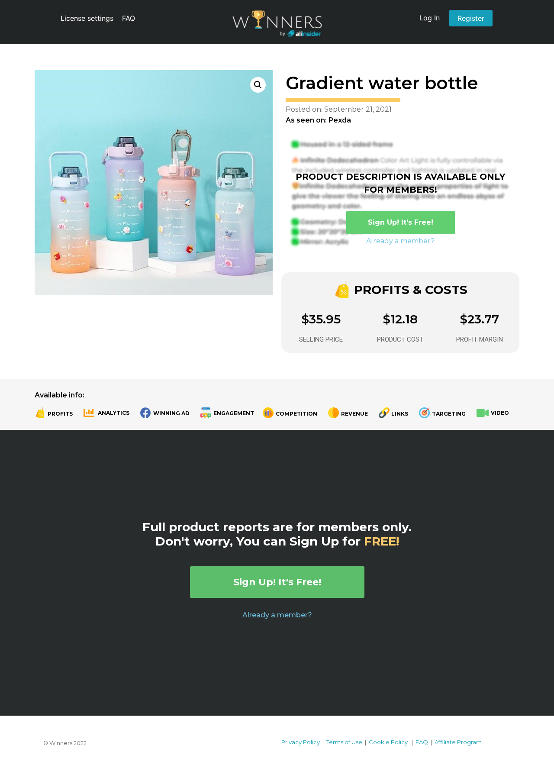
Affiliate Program (458, 742)
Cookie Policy (388, 742)
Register (470, 18)
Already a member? (400, 241)
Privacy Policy (300, 742)
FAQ (128, 18)
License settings (87, 18)
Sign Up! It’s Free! (400, 222)
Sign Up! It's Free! (277, 582)
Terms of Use (344, 742)
